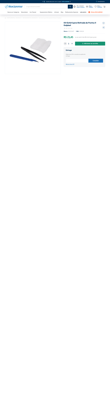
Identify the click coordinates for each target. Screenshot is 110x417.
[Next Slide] (70, 1)
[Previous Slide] (43, 1)
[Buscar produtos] (70, 7)
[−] (65, 43)
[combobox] (48, 7)
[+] (72, 43)
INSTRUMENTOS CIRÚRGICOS (30, 18)
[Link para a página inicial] (5, 18)
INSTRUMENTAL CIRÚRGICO (14, 18)
